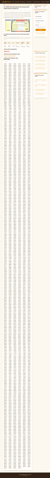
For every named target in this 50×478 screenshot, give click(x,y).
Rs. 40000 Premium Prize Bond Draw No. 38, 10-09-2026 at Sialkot (40, 80)
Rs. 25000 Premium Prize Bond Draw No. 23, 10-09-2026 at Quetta (40, 85)
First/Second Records (36, 1)
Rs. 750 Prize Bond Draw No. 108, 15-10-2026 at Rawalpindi (40, 94)
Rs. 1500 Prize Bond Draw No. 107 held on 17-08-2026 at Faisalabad (40, 57)
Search (40, 29)
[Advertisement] (41, 44)
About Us (43, 1)
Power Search (17, 1)
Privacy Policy (25, 475)
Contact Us (47, 1)
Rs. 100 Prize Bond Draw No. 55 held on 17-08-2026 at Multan (40, 61)
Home (13, 1)
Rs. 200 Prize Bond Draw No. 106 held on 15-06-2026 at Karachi (40, 68)
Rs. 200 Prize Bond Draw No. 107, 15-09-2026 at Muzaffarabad (40, 90)
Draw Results (22, 1)
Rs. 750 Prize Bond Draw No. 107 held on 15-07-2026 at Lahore (40, 64)
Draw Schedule (28, 1)
